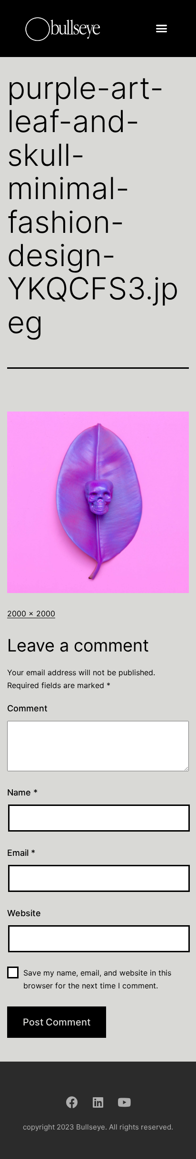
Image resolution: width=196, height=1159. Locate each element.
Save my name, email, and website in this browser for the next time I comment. (97, 979)
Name (22, 792)
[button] (162, 28)
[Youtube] (124, 1102)
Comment (27, 708)
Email (21, 853)
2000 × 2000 (31, 613)
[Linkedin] (98, 1102)
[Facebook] (72, 1102)
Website (24, 913)
